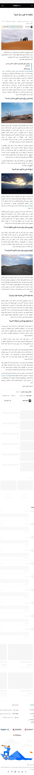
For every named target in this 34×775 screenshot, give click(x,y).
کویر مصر (18, 71)
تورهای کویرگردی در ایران (8, 375)
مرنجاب (13, 71)
